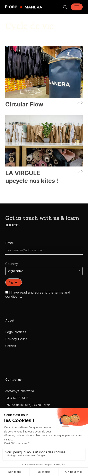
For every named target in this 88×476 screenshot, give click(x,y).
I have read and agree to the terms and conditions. (37, 294)
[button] (77, 7)
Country (11, 264)
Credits (10, 346)
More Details (45, 69)
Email (9, 243)
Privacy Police (16, 339)
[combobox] (44, 271)
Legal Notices (15, 332)
